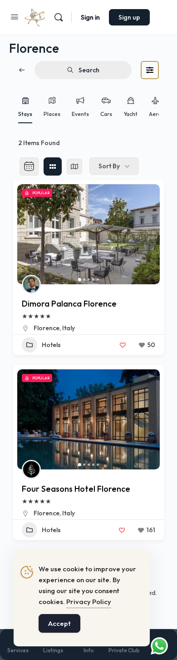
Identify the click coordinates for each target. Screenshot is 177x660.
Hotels (51, 345)
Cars (106, 114)
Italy (68, 328)
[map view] (74, 166)
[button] (28, 234)
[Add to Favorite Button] (122, 345)
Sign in (90, 17)
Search (89, 70)
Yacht (130, 114)
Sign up (129, 17)
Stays (25, 114)
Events (80, 114)
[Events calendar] (29, 166)
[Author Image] (31, 284)
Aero (155, 114)
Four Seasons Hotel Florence (76, 489)
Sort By (109, 166)
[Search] (58, 17)
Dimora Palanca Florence (69, 303)
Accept (59, 623)
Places (52, 114)
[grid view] (53, 166)
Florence (46, 328)
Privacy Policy (88, 601)
